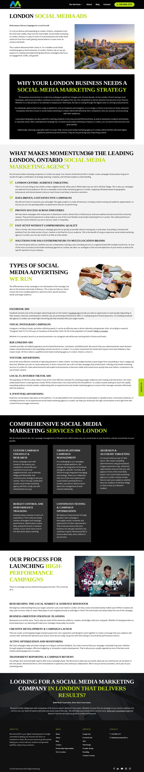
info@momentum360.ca (119, 737)
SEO (84, 741)
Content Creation (89, 755)
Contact (58, 745)
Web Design (87, 745)
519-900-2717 (116, 734)
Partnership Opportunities (65, 748)
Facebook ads (74, 313)
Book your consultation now (118, 711)
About (58, 737)
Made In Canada (100, 331)
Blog (57, 741)
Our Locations (61, 752)
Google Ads (87, 734)
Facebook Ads (87, 737)
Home (58, 734)
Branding (86, 752)
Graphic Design (88, 748)
